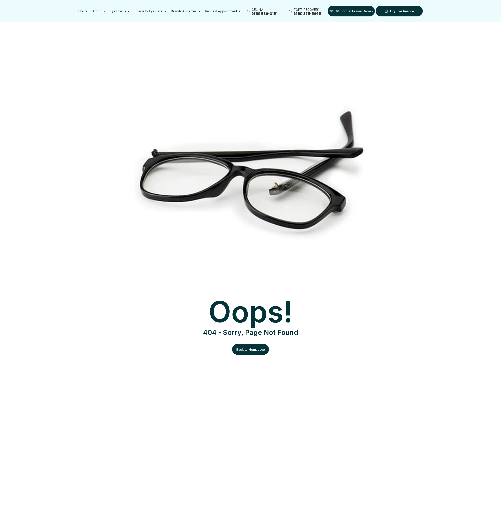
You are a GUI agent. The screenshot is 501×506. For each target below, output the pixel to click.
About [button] (96, 11)
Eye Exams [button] (118, 11)
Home (82, 11)
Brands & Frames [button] (183, 11)
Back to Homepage (250, 349)
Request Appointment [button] (221, 11)
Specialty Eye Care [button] (148, 11)
